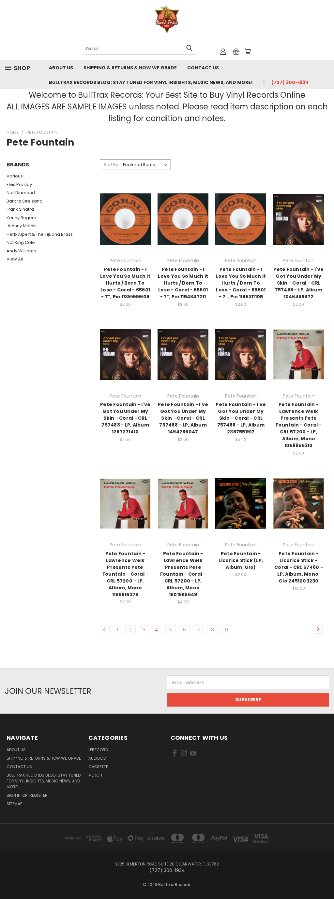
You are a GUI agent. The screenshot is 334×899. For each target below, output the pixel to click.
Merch (95, 775)
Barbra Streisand (24, 201)
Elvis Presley (19, 184)
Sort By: (111, 165)
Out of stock (240, 366)
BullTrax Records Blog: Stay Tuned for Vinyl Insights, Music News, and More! (151, 82)
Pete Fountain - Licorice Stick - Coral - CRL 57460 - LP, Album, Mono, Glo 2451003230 (298, 567)
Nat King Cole (21, 242)
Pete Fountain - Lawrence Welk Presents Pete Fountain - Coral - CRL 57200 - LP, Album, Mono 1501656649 (183, 574)
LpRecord (98, 749)
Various (15, 176)
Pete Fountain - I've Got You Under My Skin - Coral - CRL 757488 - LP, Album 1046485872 (298, 283)
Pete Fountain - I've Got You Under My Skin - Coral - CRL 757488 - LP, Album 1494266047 (183, 418)
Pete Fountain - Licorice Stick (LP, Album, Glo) (241, 560)
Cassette (98, 766)
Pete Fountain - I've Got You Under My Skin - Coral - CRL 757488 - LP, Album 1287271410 (125, 418)
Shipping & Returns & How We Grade (130, 67)
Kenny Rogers (21, 218)
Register (38, 795)
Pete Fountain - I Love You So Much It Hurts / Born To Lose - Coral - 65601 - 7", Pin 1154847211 (183, 283)
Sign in (14, 795)
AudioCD (97, 758)
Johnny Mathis (22, 226)
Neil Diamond (21, 193)
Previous (324, 879)
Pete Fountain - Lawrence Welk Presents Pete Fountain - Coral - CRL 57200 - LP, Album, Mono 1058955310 (299, 425)
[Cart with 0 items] (247, 51)
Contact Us (203, 67)
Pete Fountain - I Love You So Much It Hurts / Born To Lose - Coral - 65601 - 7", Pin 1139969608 (125, 283)
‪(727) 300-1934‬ (290, 82)
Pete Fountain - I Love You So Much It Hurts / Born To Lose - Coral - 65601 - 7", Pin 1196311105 (241, 283)
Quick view (125, 206)
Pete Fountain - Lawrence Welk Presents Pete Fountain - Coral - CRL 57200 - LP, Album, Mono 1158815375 (125, 574)
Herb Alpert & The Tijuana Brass (40, 234)
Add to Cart (125, 230)
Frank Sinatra (20, 209)
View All (15, 259)
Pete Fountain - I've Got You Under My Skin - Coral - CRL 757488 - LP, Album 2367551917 (241, 418)
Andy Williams (21, 251)
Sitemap (14, 804)
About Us (61, 67)
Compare (123, 218)
